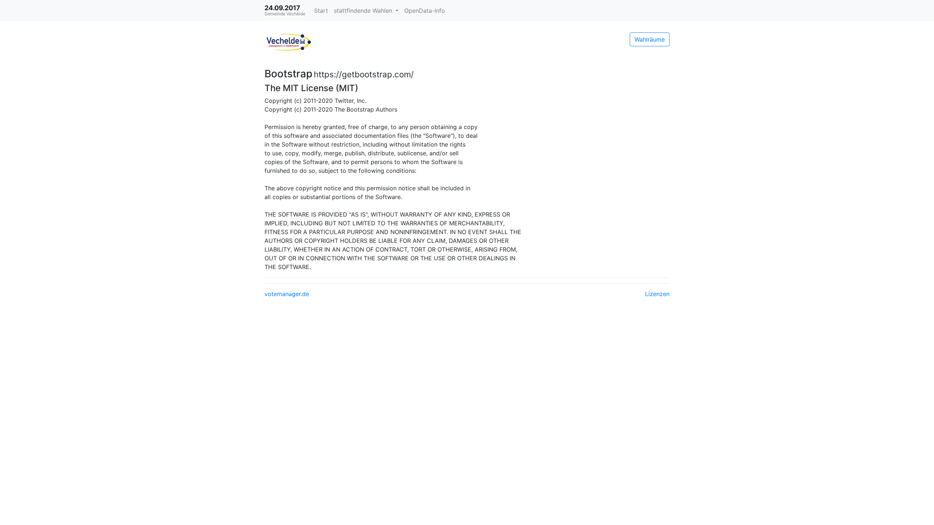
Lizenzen (657, 294)
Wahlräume (649, 39)
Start (321, 10)
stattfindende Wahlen (364, 10)
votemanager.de (287, 294)
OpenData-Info (424, 10)
